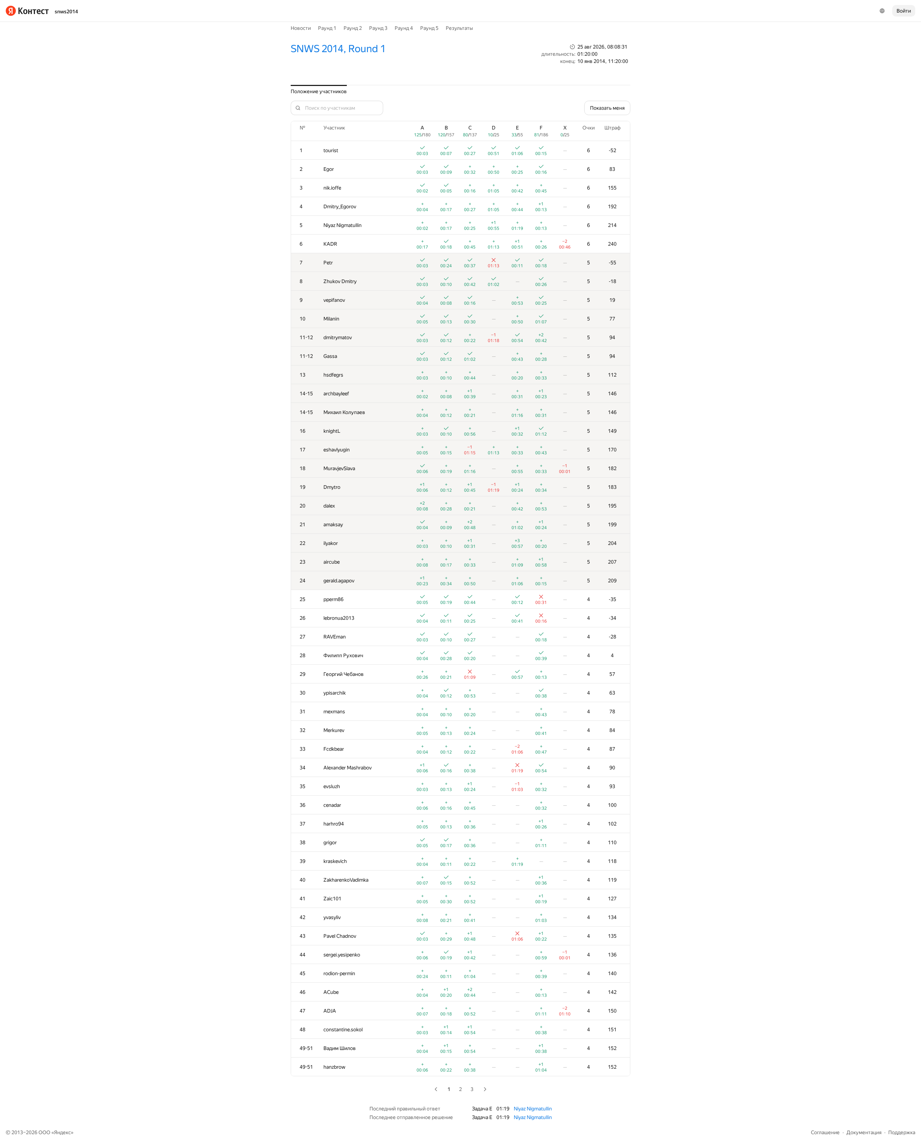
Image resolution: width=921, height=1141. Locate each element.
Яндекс (62, 1132)
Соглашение (825, 1132)
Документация (864, 1132)
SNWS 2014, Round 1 (338, 49)
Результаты (459, 28)
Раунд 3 (378, 28)
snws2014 (66, 11)
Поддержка (901, 1132)
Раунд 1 (327, 28)
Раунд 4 (404, 28)
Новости (301, 28)
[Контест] (27, 11)
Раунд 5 (429, 28)
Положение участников (319, 91)
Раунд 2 (353, 28)
